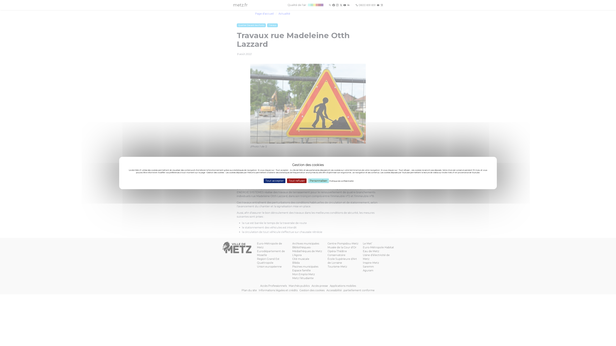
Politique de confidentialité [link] (341, 181)
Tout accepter (274, 180)
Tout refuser (297, 180)
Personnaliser (318, 180)
